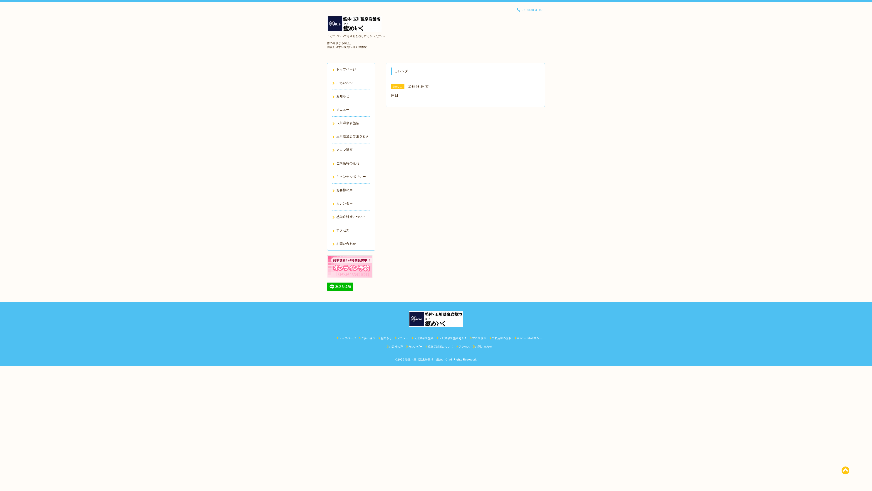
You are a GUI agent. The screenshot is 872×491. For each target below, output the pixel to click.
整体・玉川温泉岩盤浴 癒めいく (426, 359)
